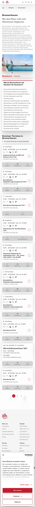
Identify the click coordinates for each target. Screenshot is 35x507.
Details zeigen (24, 484)
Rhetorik (22, 451)
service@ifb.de (23, 431)
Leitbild (4, 429)
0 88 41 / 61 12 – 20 (24, 429)
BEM (21, 448)
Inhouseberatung (24, 439)
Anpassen (16, 496)
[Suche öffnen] (23, 2)
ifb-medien (4, 448)
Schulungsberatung (24, 437)
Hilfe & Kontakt (23, 426)
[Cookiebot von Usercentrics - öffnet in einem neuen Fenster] (25, 455)
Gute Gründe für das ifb (8, 434)
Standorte (11, 8)
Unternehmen (5, 426)
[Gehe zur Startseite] (7, 2)
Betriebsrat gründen (25, 445)
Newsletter (5, 445)
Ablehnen (17, 502)
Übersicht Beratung (24, 434)
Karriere (4, 437)
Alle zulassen (17, 490)
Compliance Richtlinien (7, 431)
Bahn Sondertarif (6, 451)
